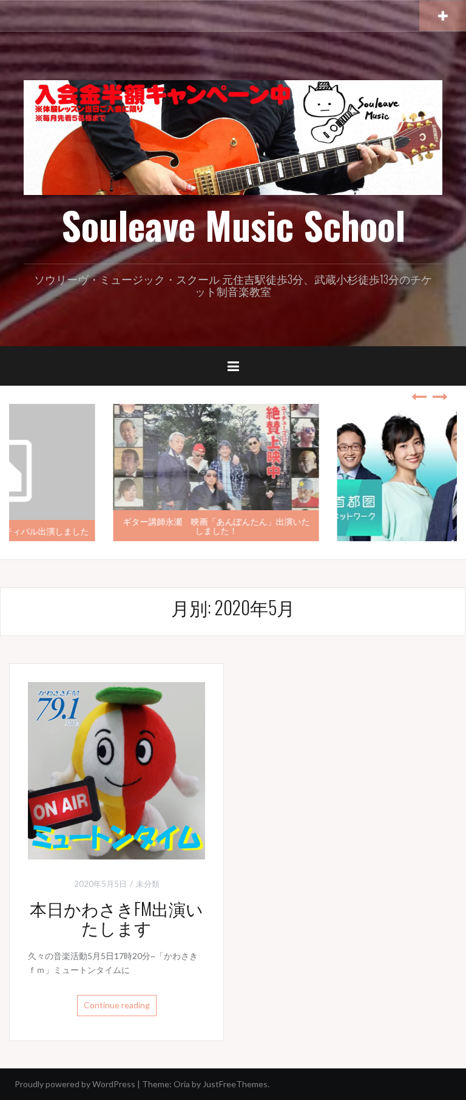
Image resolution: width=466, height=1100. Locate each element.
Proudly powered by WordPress (75, 1084)
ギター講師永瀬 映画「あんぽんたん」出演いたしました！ (121, 525)
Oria (182, 1084)
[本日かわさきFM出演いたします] (116, 770)
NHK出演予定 (418, 530)
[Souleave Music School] (233, 136)
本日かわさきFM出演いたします (116, 918)
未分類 (148, 884)
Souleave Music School (233, 225)
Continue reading (117, 1005)
